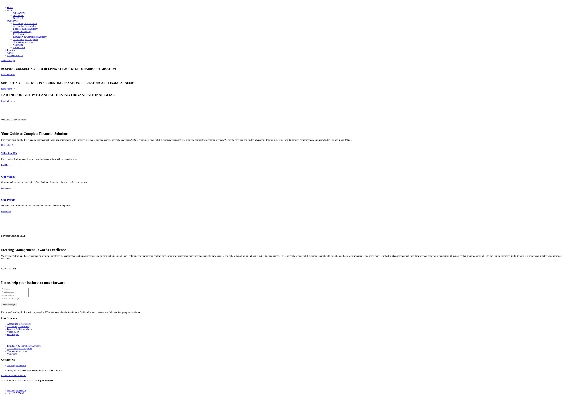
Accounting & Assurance (25, 23)
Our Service (12, 21)
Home (10, 7)
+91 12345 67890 (15, 393)
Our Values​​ (8, 176)
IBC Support (19, 34)
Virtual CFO (19, 47)
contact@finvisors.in (16, 365)
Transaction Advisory (23, 42)
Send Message (8, 60)
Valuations (18, 45)
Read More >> (8, 74)
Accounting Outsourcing (24, 26)
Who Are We (19, 13)
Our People (18, 18)
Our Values (18, 15)
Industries (11, 50)
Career (10, 52)
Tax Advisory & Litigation (25, 39)
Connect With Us (15, 55)
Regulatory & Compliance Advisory (30, 37)
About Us (11, 10)
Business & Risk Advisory (25, 29)
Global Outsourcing (22, 31)
